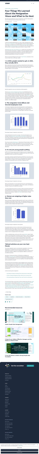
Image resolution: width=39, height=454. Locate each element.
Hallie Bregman (15, 142)
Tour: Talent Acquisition (8, 427)
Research (6, 386)
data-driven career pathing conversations (18, 136)
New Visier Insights (25, 44)
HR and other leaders (22, 264)
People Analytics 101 (9, 299)
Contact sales (7, 416)
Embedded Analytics (8, 377)
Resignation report (8, 391)
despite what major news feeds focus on (14, 49)
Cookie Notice (20, 445)
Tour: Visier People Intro (8, 424)
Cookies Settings (19, 447)
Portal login (7, 413)
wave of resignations (11, 43)
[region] (19, 448)
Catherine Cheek (9, 21)
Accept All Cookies (19, 452)
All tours (6, 429)
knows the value (12, 256)
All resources (7, 309)
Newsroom (6, 402)
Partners (6, 405)
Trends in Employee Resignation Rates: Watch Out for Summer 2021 (19, 275)
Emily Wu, (28, 95)
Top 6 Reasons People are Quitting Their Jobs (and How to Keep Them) (19, 273)
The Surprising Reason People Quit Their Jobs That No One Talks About (19, 277)
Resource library (7, 389)
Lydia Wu (25, 234)
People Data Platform (8, 378)
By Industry (7, 380)
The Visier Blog (7, 388)
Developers (7, 394)
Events (6, 385)
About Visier (7, 399)
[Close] (37, 445)
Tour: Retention (7, 426)
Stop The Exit (23, 56)
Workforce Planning (8, 375)
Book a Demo (7, 421)
